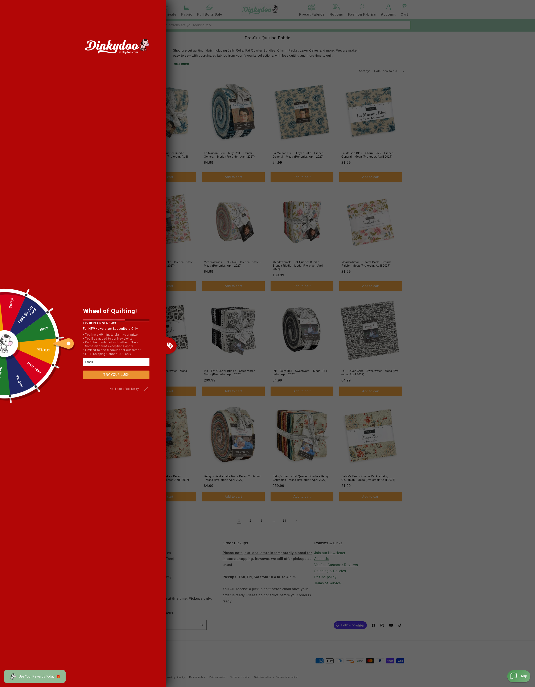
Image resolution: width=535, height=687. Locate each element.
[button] (518, 676)
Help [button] (523, 676)
